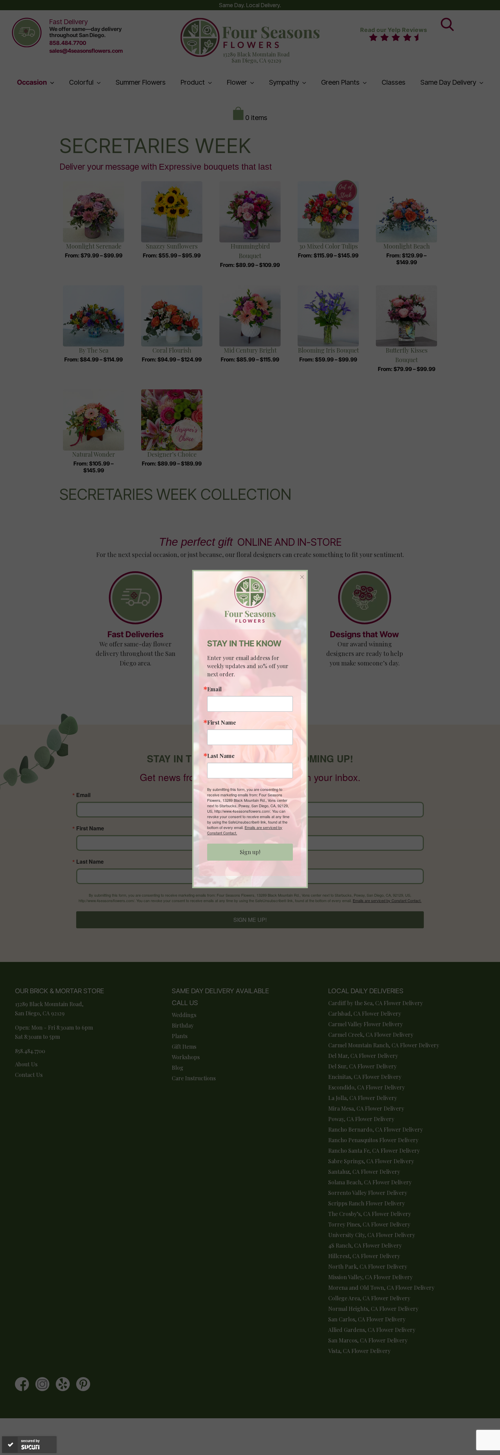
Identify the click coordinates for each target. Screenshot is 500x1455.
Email (214, 689)
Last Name (221, 756)
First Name (221, 722)
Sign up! (250, 852)
